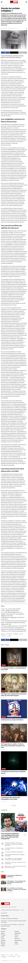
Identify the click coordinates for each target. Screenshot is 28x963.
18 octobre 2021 (4, 28)
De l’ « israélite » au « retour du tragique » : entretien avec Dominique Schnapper (14, 859)
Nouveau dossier (18, 940)
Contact (18, 956)
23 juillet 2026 (4, 697)
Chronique (3, 934)
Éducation (3, 943)
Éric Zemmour (9, 633)
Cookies (16, 954)
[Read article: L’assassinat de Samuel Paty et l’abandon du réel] (14, 760)
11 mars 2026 (4, 801)
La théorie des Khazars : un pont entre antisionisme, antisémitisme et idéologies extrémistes (14, 844)
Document (3, 940)
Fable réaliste (18, 933)
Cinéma (2, 936)
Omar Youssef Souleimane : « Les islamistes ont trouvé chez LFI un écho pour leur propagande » (10, 836)
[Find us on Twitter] (1, 957)
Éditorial (3, 942)
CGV (11, 954)
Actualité (3, 931)
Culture (2, 938)
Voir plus (14, 805)
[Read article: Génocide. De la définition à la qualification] (3, 877)
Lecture (16, 936)
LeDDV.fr (5, 960)
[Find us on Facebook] (3, 957)
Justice (21, 633)
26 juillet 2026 (10, 885)
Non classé (17, 938)
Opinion (16, 942)
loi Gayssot (4, 635)
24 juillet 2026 (4, 671)
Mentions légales (12, 956)
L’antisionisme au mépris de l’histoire (12, 720)
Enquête (3, 945)
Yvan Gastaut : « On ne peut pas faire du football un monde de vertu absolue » (16, 882)
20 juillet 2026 (4, 721)
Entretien (17, 931)
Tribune (16, 943)
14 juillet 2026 (4, 749)
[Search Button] (26, 2)
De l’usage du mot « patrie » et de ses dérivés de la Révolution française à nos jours (13, 745)
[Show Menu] (1, 2)
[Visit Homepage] (14, 2)
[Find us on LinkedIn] (4, 957)
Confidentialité (4, 956)
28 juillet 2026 (10, 878)
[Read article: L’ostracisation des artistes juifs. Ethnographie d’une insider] (14, 786)
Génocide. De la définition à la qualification (14, 852)
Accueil (2, 5)
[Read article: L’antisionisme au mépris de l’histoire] (14, 709)
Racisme (9, 635)
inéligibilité (15, 633)
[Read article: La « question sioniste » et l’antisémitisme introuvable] (14, 657)
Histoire (16, 934)
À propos (3, 954)
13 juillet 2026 (4, 775)
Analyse (5, 5)
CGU (7, 954)
